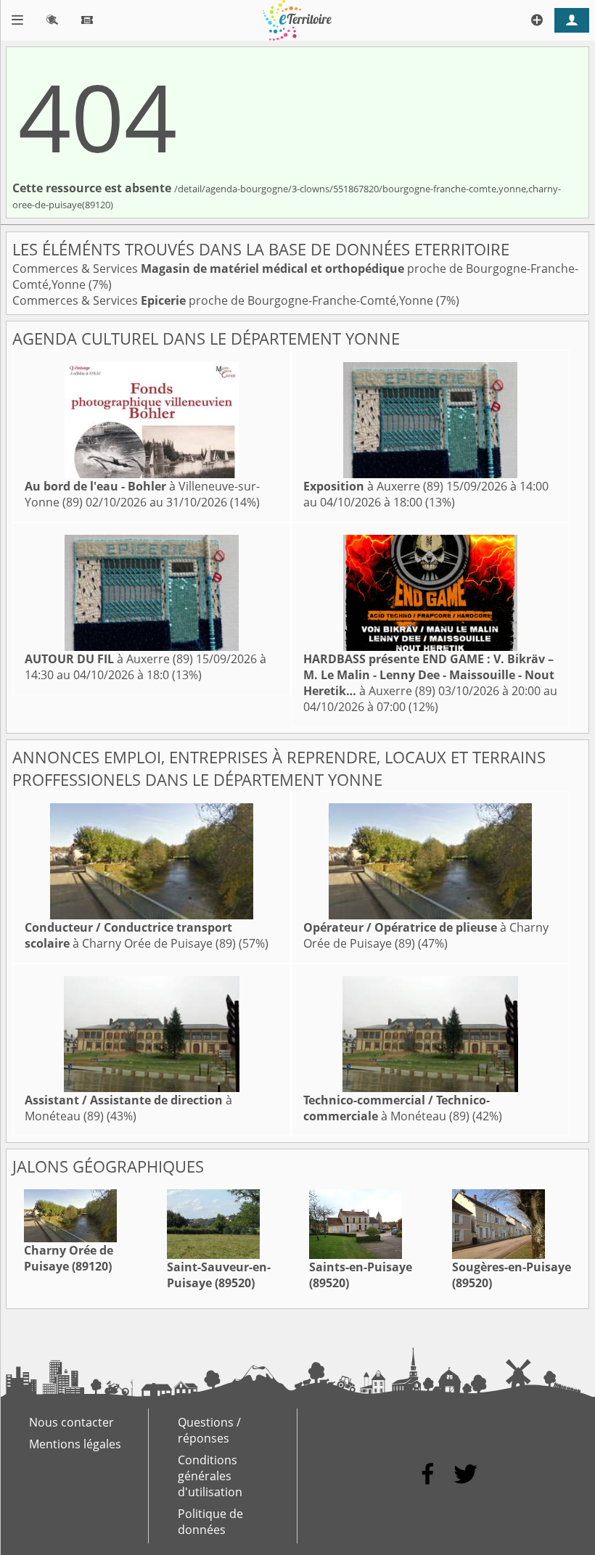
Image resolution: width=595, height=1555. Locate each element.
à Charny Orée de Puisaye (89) (130, 935)
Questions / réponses (209, 1430)
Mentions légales (75, 1444)
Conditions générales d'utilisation (210, 1476)
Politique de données (210, 1522)
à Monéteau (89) (396, 1108)
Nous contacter (71, 1422)
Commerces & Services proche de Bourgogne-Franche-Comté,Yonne (224, 300)
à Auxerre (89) (373, 486)
